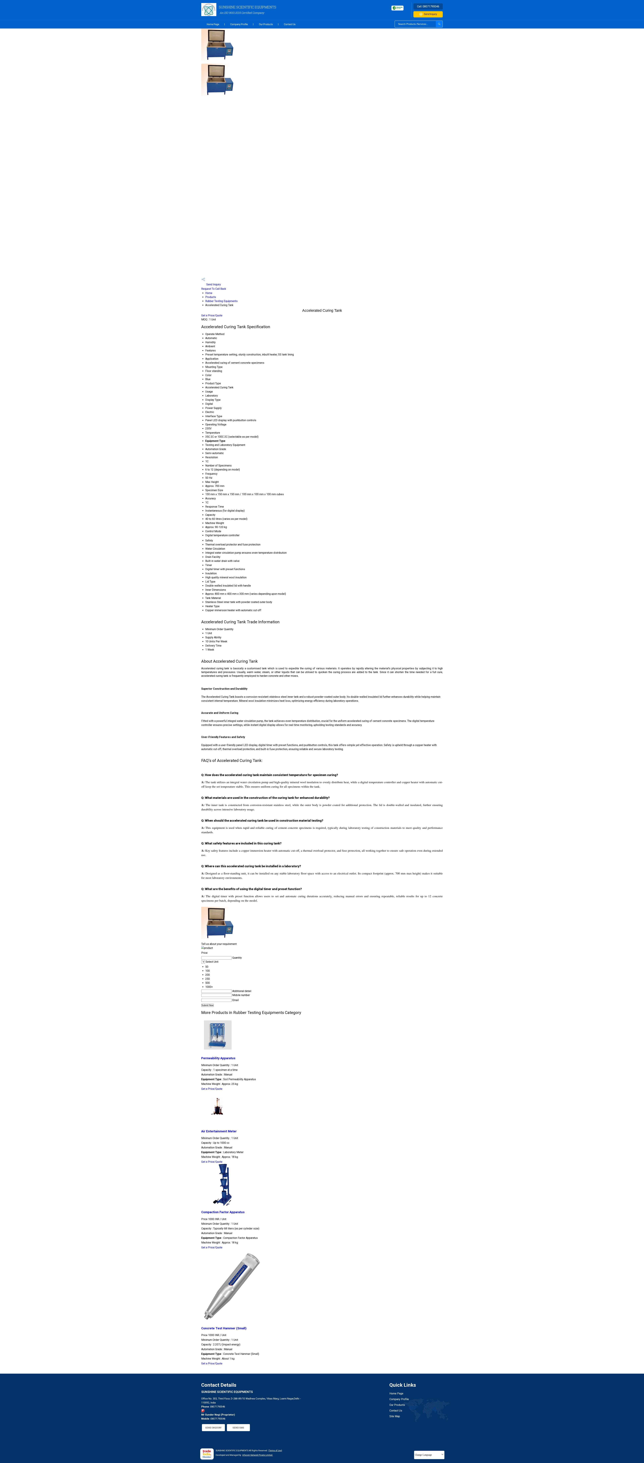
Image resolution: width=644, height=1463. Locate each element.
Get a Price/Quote (211, 315)
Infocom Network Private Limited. (257, 1455)
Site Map (394, 1416)
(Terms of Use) (275, 1450)
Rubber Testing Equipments (221, 301)
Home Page (213, 24)
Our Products (266, 24)
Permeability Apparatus (218, 1058)
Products (210, 297)
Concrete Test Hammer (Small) (224, 1328)
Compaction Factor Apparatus (223, 1212)
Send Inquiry (430, 14)
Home (208, 293)
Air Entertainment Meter (219, 1131)
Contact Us (290, 24)
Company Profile (239, 24)
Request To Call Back (213, 288)
